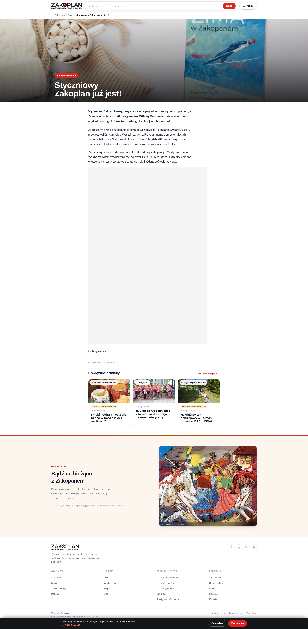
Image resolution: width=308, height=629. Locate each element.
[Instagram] (239, 547)
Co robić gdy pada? (166, 589)
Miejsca (55, 583)
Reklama (213, 594)
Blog (70, 15)
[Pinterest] (254, 547)
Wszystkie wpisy (209, 373)
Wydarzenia (57, 578)
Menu (250, 6)
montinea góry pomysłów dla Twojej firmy (239, 613)
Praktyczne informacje (168, 599)
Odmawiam (217, 623)
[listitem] (109, 402)
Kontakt (213, 599)
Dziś (106, 578)
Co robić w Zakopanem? (168, 578)
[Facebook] (232, 547)
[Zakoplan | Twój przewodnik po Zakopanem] (66, 6)
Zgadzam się (237, 623)
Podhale (55, 594)
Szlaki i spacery (58, 589)
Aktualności (215, 578)
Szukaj (229, 6)
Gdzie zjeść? (162, 594)
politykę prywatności (87, 505)
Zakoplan (60, 15)
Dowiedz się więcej (71, 625)
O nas (212, 589)
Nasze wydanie (216, 583)
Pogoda (107, 589)
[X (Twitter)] (246, 547)
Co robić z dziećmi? (166, 583)
